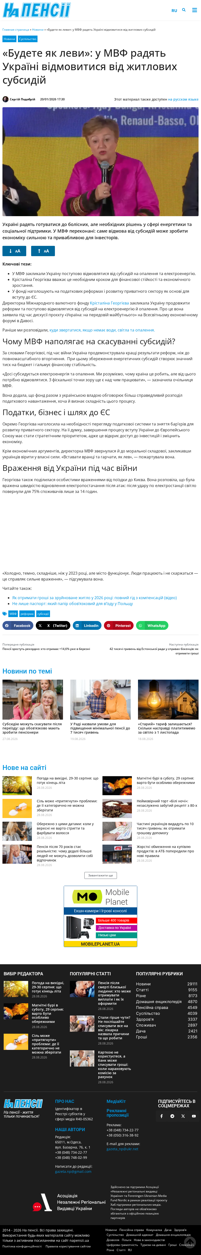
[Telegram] (172, 1116)
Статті (121, 1250)
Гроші (172, 1245)
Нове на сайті (24, 768)
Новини (38, 29)
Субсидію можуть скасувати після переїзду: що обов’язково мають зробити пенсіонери (32, 728)
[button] (194, 10)
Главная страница (15, 29)
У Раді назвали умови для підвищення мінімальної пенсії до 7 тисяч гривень (100, 728)
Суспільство (27, 39)
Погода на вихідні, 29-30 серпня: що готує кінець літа (67, 780)
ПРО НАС (64, 1101)
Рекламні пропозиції (118, 1113)
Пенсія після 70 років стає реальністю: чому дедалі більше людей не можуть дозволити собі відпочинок (65, 853)
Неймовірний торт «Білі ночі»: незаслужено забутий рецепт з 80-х (167, 803)
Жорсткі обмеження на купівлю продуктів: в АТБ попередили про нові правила (165, 851)
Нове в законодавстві (149, 1240)
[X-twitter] (183, 1116)
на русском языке (183, 99)
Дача (168, 1230)
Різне (110, 1250)
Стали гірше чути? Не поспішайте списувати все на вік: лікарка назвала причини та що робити (114, 1027)
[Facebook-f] (161, 1116)
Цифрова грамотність (122, 1245)
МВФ (13, 614)
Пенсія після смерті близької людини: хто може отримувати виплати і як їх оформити (114, 993)
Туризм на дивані (153, 1245)
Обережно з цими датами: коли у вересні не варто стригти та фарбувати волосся (65, 828)
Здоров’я (180, 1230)
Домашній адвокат (139, 1235)
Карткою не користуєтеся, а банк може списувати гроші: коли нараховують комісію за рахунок (114, 1064)
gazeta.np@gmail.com (73, 1171)
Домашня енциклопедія (173, 1235)
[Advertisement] (100, 532)
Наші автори (70, 1129)
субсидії (43, 614)
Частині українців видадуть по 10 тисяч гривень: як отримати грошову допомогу (165, 828)
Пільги (126, 1240)
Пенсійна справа (131, 1230)
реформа (27, 614)
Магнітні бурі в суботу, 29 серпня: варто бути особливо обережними (166, 780)
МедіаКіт (116, 1101)
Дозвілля (113, 1240)
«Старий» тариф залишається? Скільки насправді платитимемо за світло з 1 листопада (166, 728)
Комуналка (154, 1230)
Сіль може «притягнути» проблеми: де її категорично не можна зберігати (67, 805)
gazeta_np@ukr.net (122, 1149)
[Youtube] (194, 1116)
